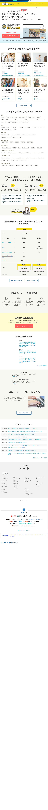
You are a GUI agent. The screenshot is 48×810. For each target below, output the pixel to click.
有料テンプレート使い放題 (7, 256)
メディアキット (27, 494)
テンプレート (22, 7)
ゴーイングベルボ (6, 98)
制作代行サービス (16, 484)
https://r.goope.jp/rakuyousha (39, 99)
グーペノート (15, 486)
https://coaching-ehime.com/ (39, 75)
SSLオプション (4, 488)
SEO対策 (3, 491)
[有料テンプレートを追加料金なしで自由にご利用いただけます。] (14, 256)
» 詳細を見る (14, 376)
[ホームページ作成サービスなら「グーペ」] (7, 4)
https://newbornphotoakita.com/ (24, 75)
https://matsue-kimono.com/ (7, 75)
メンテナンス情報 (28, 480)
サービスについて (5, 478)
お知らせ (37, 7)
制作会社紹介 (15, 488)
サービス (27, 7)
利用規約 (37, 481)
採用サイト (28, 530)
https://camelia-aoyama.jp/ (23, 99)
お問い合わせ (15, 483)
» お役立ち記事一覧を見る (41, 365)
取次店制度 (27, 490)
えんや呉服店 (5, 73)
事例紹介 (3, 489)
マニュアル (15, 480)
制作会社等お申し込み (29, 493)
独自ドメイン (4, 486)
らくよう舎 (36, 98)
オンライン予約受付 (7, 252)
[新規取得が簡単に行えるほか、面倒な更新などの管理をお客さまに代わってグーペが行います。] (14, 242)
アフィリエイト (27, 491)
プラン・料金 (17, 7)
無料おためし (21, 13)
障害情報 (26, 481)
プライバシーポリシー (40, 483)
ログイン (16, 14)
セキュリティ (38, 484)
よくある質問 (15, 481)
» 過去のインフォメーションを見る (39, 457)
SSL (3, 247)
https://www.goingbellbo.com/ (7, 99)
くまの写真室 (21, 73)
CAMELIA (20, 98)
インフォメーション (28, 478)
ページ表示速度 (4, 492)
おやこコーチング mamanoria (37, 73)
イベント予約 (4, 484)
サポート (32, 7)
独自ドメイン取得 (6, 242)
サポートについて (16, 478)
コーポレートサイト (21, 530)
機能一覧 (3, 483)
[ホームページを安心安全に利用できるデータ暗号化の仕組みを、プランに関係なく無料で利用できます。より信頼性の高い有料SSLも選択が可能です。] (14, 247)
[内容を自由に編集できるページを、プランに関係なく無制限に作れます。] (14, 238)
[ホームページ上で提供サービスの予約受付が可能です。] (14, 252)
